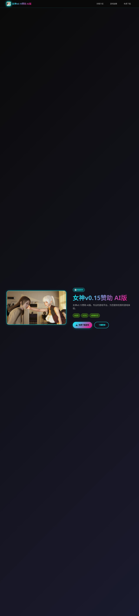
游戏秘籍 (113, 4)
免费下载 (127, 4)
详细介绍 (99, 4)
